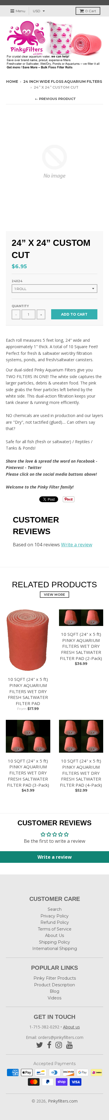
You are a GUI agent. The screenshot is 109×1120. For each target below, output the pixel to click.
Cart (90, 11)
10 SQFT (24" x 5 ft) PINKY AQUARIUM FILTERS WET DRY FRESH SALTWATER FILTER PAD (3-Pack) (28, 773)
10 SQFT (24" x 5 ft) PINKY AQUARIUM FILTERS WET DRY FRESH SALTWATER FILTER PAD (28, 691)
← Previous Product (55, 99)
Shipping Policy (54, 942)
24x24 (17, 281)
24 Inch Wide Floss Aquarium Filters (62, 81)
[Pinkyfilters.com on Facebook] (49, 1045)
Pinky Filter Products (54, 978)
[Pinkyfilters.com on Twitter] (39, 1045)
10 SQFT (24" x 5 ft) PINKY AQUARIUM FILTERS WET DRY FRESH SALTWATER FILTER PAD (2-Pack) (81, 646)
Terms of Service (55, 929)
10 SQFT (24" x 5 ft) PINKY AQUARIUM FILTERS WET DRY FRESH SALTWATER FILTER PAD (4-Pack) (81, 773)
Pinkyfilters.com (63, 1101)
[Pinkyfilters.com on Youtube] (69, 1045)
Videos (54, 998)
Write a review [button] (54, 857)
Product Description (54, 984)
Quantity (20, 306)
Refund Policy (54, 922)
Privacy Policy (54, 916)
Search (55, 909)
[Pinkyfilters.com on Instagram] (59, 1045)
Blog (54, 991)
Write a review (76, 544)
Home (12, 81)
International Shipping (54, 948)
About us (71, 1027)
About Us (54, 935)
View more (54, 595)
